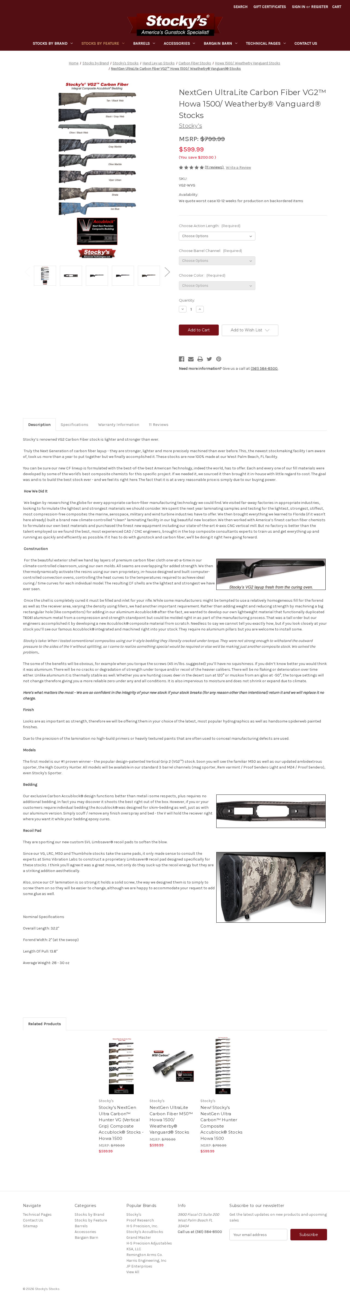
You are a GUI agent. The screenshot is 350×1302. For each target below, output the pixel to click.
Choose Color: (202, 275)
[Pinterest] (218, 359)
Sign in (298, 6)
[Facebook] (181, 359)
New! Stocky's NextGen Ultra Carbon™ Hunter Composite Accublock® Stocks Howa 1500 (221, 1123)
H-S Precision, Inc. (142, 1226)
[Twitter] (209, 359)
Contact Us (305, 43)
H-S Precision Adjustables (149, 1243)
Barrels (141, 43)
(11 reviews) (214, 167)
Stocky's (133, 1214)
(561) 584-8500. (264, 368)
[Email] (191, 359)
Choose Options (121, 1070)
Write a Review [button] (238, 167)
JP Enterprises (139, 1266)
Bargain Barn (218, 43)
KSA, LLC (133, 1249)
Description (39, 424)
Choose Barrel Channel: (210, 250)
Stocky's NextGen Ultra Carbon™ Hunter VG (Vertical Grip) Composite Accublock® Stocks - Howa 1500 (121, 1123)
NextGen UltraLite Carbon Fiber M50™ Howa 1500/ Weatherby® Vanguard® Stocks (171, 1120)
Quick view (117, 1061)
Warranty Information (118, 424)
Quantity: (187, 300)
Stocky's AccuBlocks (144, 1231)
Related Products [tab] (44, 1023)
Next (167, 271)
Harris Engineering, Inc (146, 1260)
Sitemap (30, 1226)
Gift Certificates (269, 6)
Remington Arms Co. (144, 1254)
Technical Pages (263, 43)
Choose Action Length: (209, 225)
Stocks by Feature (100, 43)
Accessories (177, 43)
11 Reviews (158, 424)
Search (240, 6)
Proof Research (140, 1220)
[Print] (200, 359)
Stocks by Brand (50, 43)
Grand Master (138, 1237)
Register (319, 6)
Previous (27, 271)
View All (132, 1272)
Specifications (74, 424)
